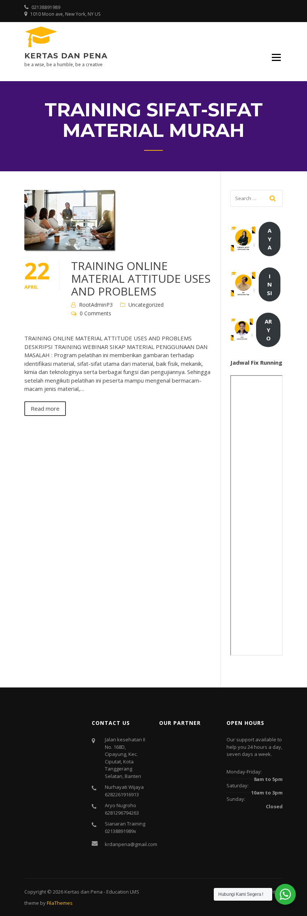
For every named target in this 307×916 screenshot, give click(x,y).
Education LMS (122, 891)
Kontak (273, 891)
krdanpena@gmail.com (131, 844)
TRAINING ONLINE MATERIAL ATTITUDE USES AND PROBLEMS (140, 278)
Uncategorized (146, 304)
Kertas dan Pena (65, 55)
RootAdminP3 (96, 304)
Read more (45, 408)
